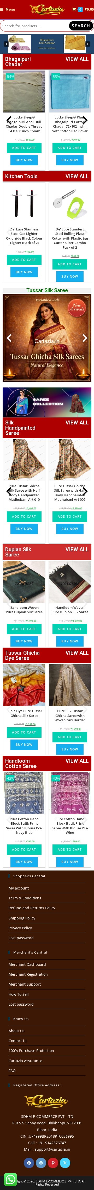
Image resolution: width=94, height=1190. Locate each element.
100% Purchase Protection (31, 1050)
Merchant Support (25, 984)
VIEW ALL (77, 59)
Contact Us (18, 1040)
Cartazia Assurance (25, 1060)
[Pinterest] (53, 1163)
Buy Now (24, 160)
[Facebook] (29, 1163)
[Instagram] (41, 1163)
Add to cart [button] (24, 148)
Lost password (21, 937)
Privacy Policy (20, 927)
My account (19, 888)
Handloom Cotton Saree (21, 763)
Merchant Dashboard (27, 964)
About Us (17, 1030)
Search (81, 26)
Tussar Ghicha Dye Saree (22, 655)
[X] (65, 1163)
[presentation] (9, 120)
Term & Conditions (25, 897)
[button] (6, 44)
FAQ (12, 1070)
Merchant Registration (28, 974)
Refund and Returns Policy (32, 907)
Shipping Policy (22, 918)
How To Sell (19, 994)
